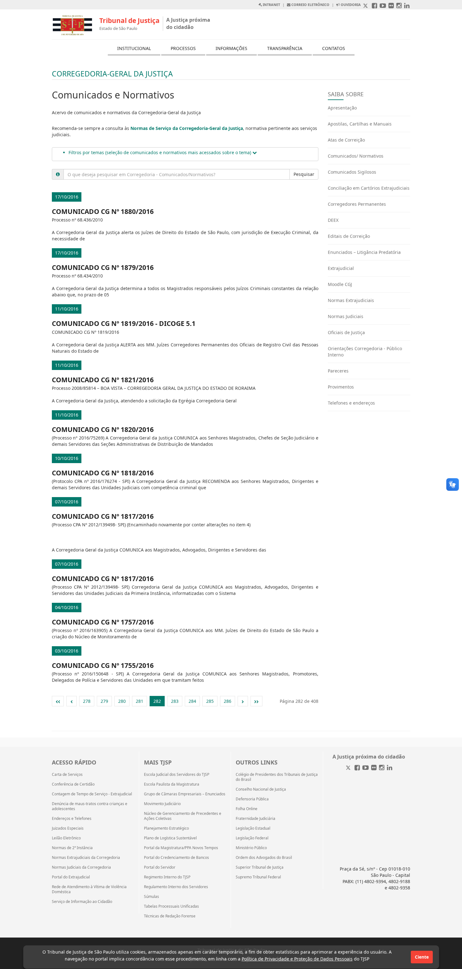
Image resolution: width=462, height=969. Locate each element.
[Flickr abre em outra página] (391, 6)
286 (227, 701)
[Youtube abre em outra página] (383, 6)
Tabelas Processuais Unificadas (171, 906)
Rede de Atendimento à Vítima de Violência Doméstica (89, 889)
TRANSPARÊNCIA (284, 48)
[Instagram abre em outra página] (399, 6)
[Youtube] (365, 768)
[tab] (185, 154)
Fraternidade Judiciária (255, 818)
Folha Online (246, 808)
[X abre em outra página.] (366, 6)
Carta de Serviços (67, 774)
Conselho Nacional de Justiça (261, 789)
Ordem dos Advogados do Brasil (264, 857)
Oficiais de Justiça (346, 332)
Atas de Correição (346, 140)
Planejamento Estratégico (166, 828)
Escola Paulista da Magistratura (171, 784)
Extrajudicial (341, 268)
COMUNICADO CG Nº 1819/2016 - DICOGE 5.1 (123, 323)
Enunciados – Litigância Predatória (364, 252)
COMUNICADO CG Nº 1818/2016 (103, 472)
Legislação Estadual (253, 828)
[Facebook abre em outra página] (374, 6)
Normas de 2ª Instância (72, 847)
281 (139, 701)
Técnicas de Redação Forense (169, 916)
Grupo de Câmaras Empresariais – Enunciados (184, 794)
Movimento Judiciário (162, 803)
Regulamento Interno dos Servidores (176, 886)
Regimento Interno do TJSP (167, 877)
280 (122, 701)
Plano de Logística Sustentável (170, 838)
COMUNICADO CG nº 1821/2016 (103, 379)
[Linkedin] (389, 768)
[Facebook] (357, 768)
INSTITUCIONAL (134, 48)
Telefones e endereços (351, 403)
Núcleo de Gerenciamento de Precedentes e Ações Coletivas (182, 816)
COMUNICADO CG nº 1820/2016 (103, 429)
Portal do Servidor (159, 867)
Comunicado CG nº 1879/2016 (103, 267)
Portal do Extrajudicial (71, 877)
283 (175, 701)
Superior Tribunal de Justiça (259, 867)
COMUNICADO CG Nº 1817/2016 (103, 516)
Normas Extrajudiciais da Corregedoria (86, 857)
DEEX (333, 220)
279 (104, 701)
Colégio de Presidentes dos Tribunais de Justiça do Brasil (277, 777)
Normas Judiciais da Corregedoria (81, 867)
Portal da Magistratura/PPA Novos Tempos (181, 847)
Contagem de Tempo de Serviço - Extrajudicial (92, 794)
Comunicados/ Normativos (355, 156)
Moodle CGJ (340, 284)
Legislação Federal (252, 838)
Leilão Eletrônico (66, 838)
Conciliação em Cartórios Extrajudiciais (369, 188)
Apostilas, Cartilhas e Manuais (360, 124)
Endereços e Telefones (71, 818)
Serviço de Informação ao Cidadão (82, 901)
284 (192, 701)
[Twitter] (349, 768)
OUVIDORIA (350, 4)
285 (210, 701)
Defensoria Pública (252, 799)
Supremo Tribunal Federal (258, 877)
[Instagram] (381, 768)
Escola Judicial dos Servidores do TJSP (176, 774)
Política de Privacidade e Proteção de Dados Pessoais (297, 959)
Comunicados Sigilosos (352, 172)
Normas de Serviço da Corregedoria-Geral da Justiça (186, 128)
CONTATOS (333, 48)
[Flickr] (374, 768)
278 (87, 701)
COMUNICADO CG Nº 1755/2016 (103, 665)
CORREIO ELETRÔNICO (309, 4)
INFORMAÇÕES (231, 48)
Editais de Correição (349, 236)
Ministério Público (251, 847)
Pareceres (338, 371)
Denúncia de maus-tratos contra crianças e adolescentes (89, 806)
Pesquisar (304, 174)
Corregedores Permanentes (357, 204)
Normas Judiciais (345, 316)
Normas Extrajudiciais (351, 300)
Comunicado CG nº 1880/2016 (103, 211)
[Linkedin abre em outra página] (407, 6)
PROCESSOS (183, 48)
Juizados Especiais (68, 828)
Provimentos (341, 387)
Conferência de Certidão (73, 784)
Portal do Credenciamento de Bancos (176, 857)
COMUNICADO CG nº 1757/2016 (103, 622)
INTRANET (271, 4)
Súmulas (151, 896)
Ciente (422, 957)
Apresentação (342, 108)
